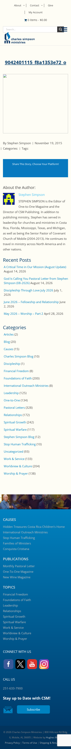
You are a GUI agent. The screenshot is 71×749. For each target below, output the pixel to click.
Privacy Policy (12, 742)
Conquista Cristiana (16, 549)
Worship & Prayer (16, 473)
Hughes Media (54, 737)
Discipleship (12, 364)
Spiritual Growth (15, 422)
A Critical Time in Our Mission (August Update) (35, 267)
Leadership (11, 393)
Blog (7, 342)
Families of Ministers (17, 543)
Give (50, 5)
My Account (36, 12)
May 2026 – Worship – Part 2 (23, 314)
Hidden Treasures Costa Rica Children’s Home (34, 527)
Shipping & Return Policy (53, 742)
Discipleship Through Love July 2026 (28, 290)
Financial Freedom (16, 371)
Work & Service (14, 459)
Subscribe (33, 709)
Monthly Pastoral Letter (19, 566)
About (17, 5)
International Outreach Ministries (26, 386)
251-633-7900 (13, 688)
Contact (34, 5)
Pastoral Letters (14, 408)
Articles (9, 334)
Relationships (13, 415)
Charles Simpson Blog (18, 356)
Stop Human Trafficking (20, 444)
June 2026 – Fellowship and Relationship (31, 302)
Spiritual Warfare (15, 429)
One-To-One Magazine (18, 572)
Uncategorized (13, 451)
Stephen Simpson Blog (19, 437)
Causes (8, 349)
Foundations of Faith (18, 378)
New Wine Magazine (16, 577)
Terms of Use (29, 742)
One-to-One (12, 400)
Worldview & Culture (18, 466)
